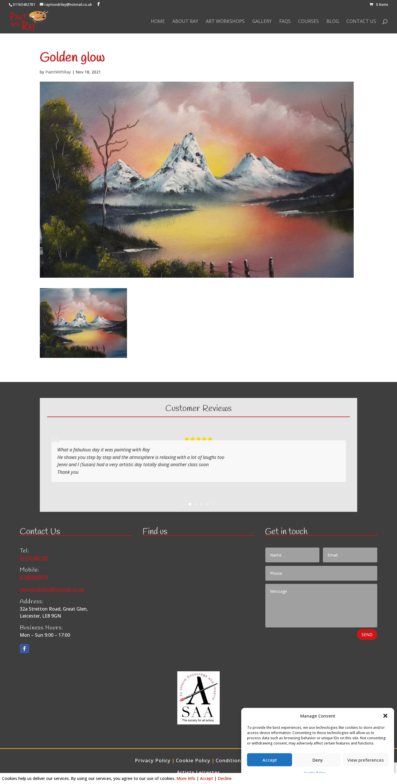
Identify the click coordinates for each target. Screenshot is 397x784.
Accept (269, 760)
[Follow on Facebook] (24, 648)
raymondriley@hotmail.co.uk (52, 589)
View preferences (365, 760)
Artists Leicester (198, 772)
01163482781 (24, 4)
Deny (317, 760)
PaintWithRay (58, 72)
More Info (185, 778)
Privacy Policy (153, 760)
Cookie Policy (193, 760)
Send (367, 634)
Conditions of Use (239, 760)
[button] (385, 716)
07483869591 (34, 577)
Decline (225, 778)
